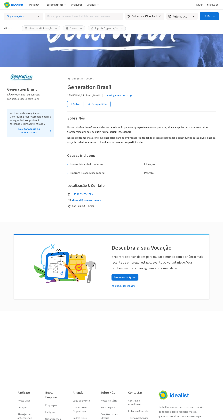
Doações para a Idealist (109, 416)
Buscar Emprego (55, 5)
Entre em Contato (138, 411)
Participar (34, 5)
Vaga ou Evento (81, 401)
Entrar (199, 5)
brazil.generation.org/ (119, 95)
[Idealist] (13, 5)
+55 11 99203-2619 (82, 194)
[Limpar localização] (160, 16)
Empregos (51, 405)
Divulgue (22, 407)
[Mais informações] (144, 16)
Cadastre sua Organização (80, 409)
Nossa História (109, 401)
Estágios (50, 412)
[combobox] (84, 16)
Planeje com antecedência (24, 416)
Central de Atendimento (135, 402)
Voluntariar (76, 5)
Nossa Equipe (108, 407)
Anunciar (91, 5)
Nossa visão (24, 401)
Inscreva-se (212, 5)
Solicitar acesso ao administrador (29, 130)
